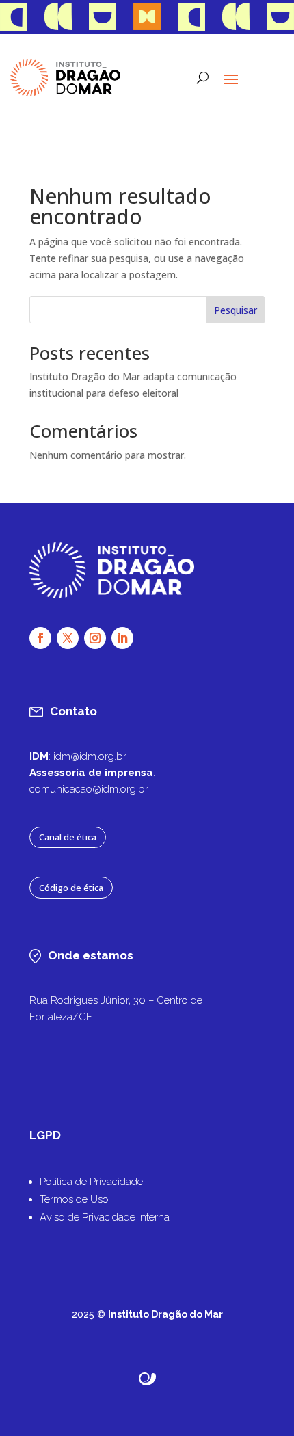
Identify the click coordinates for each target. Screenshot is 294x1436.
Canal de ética (67, 837)
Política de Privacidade (91, 1181)
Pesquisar (235, 310)
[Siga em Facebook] (40, 638)
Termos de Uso (74, 1199)
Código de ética (71, 887)
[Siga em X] (68, 638)
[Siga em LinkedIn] (122, 638)
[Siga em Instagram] (95, 638)
